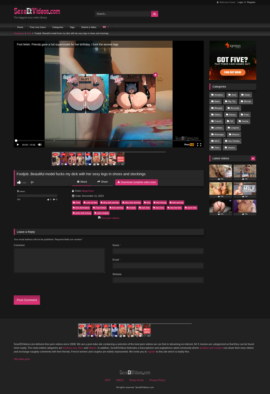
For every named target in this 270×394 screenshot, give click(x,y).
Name (116, 245)
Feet (29, 33)
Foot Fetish (101, 207)
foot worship (117, 207)
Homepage (19, 33)
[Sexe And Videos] (37, 11)
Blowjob (218, 108)
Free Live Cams (38, 27)
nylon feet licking (83, 213)
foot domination (82, 207)
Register (251, 2)
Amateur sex (70, 348)
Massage (219, 134)
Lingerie (235, 127)
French (218, 121)
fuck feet (146, 207)
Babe (217, 101)
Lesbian (218, 127)
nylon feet (192, 207)
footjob (132, 207)
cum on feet (91, 202)
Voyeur (231, 147)
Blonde (247, 101)
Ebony (232, 114)
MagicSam (88, 191)
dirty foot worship (132, 202)
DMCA (120, 380)
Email (116, 259)
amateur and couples (211, 348)
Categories (57, 27)
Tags (72, 27)
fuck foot (160, 207)
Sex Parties (234, 141)
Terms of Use (136, 380)
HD (231, 121)
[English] (106, 27)
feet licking (161, 202)
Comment (19, 245)
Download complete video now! (138, 182)
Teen (217, 147)
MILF (217, 141)
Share (104, 181)
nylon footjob (103, 213)
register (151, 351)
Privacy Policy (157, 380)
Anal (234, 94)
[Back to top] (260, 385)
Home (20, 27)
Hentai (245, 121)
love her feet (175, 207)
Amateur (219, 94)
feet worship (177, 202)
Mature (235, 134)
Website (117, 274)
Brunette (235, 108)
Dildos (218, 114)
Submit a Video (88, 27)
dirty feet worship (111, 202)
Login (240, 2)
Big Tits (231, 101)
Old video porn (22, 359)
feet (148, 202)
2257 (107, 380)
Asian (247, 94)
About (83, 181)
